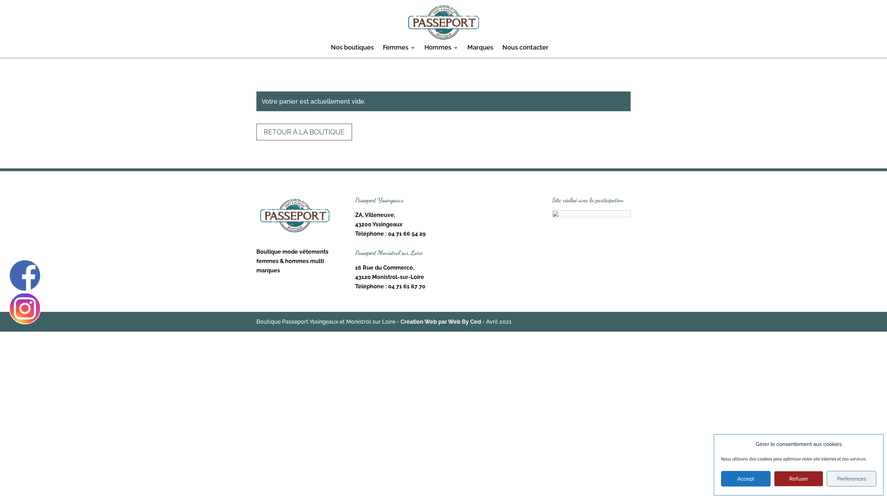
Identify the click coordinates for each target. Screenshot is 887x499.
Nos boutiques (352, 48)
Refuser (798, 479)
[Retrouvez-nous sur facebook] (25, 275)
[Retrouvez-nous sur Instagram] (25, 308)
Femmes (396, 48)
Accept (745, 479)
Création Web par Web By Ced (441, 321)
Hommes (437, 48)
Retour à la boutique (304, 132)
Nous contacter (525, 48)
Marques (480, 48)
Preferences (851, 479)
